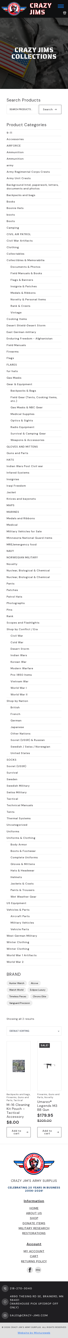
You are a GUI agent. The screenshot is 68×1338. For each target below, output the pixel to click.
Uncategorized (17, 825)
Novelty (12, 564)
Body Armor (19, 844)
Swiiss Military (17, 792)
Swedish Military (18, 785)
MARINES (13, 512)
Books (11, 201)
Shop (34, 1218)
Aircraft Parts (20, 916)
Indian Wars (19, 655)
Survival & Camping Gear (28, 433)
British (15, 707)
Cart (34, 1256)
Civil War (17, 635)
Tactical (12, 799)
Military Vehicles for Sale (24, 531)
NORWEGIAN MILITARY (22, 557)
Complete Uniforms (24, 857)
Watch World (16, 989)
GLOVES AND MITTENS (22, 446)
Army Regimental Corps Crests (28, 172)
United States (20, 753)
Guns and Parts (17, 453)
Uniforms (13, 831)
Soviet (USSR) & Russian (28, 740)
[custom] (38, 1270)
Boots (11, 221)
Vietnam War (20, 681)
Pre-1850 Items (21, 675)
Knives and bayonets (21, 499)
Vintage (16, 312)
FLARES (12, 364)
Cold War (17, 642)
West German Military (22, 935)
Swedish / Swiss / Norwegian (30, 746)
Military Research (34, 1228)
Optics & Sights (22, 420)
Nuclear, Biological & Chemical (28, 570)
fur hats (12, 371)
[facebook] (30, 1270)
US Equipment (16, 903)
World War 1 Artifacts (22, 955)
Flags (10, 358)
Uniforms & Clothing (21, 838)
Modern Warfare (22, 668)
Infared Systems (18, 472)
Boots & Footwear (23, 851)
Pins (9, 609)
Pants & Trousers (22, 890)
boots (11, 214)
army (10, 165)
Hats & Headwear (22, 870)
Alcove (34, 983)
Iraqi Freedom (16, 485)
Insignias (13, 479)
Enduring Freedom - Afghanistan (30, 338)
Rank (10, 616)
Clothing (13, 247)
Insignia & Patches (24, 286)
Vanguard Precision (19, 1003)
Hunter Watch (16, 983)
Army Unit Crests (19, 178)
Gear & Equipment (19, 384)
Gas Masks (14, 377)
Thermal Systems (19, 818)
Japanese (17, 727)
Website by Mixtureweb (34, 1333)
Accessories (15, 139)
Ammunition (15, 152)
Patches (12, 590)
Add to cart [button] (16, 1132)
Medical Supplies (22, 414)
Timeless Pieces (17, 996)
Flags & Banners (22, 280)
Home (34, 1208)
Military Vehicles (22, 922)
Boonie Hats (15, 208)
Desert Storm (20, 649)
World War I (19, 688)
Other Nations (21, 733)
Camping (13, 227)
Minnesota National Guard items (29, 538)
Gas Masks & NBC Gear (27, 407)
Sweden (12, 779)
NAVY (10, 551)
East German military (21, 332)
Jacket (11, 492)
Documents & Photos (25, 267)
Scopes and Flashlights (23, 622)
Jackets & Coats (22, 883)
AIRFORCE (14, 145)
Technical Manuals (20, 805)
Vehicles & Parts (18, 909)
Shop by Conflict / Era (22, 629)
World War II (19, 694)
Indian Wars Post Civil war (25, 466)
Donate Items (34, 1223)
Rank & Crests (20, 306)
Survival (12, 772)
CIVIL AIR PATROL (19, 234)
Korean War (19, 662)
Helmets (16, 877)
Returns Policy (34, 1261)
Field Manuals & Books (26, 273)
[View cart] (64, 13)
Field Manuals (16, 345)
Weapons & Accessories (27, 440)
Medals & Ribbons (23, 293)
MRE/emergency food (22, 544)
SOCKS (12, 759)
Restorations (34, 1233)
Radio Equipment (22, 427)
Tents (11, 812)
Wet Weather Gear (23, 896)
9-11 (9, 132)
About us (34, 1213)
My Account (34, 1251)
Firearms (13, 351)
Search (48, 109)
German (16, 720)
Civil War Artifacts (20, 240)
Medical (12, 525)
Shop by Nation (17, 701)
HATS (10, 459)
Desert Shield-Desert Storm (26, 325)
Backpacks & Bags (23, 390)
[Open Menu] (60, 6)
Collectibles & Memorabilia (26, 260)
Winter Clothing (18, 942)
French (15, 714)
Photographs (16, 603)
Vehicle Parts (20, 929)
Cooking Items (17, 319)
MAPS (11, 505)
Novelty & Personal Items (28, 299)
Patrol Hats (14, 596)
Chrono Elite (39, 996)
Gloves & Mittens (23, 864)
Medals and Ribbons (21, 518)
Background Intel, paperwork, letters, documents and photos (33, 186)
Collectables (15, 253)
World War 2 (15, 962)
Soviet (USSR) (16, 766)
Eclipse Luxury (37, 989)
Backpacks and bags (21, 195)
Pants (11, 583)
